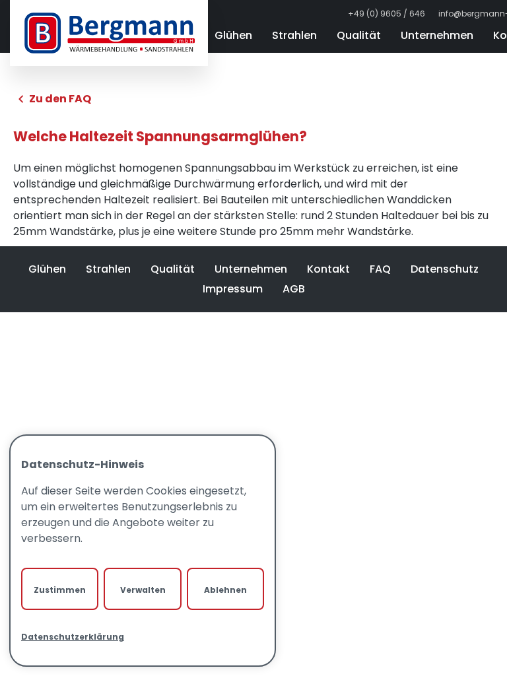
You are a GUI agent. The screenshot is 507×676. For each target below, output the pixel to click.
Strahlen (294, 35)
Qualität (359, 35)
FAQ (380, 269)
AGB (294, 288)
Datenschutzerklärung (72, 636)
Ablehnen (225, 589)
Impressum (233, 288)
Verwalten (143, 589)
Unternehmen (437, 35)
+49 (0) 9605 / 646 (386, 14)
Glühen (233, 35)
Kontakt (328, 269)
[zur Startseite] (109, 33)
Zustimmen (60, 589)
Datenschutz (445, 269)
